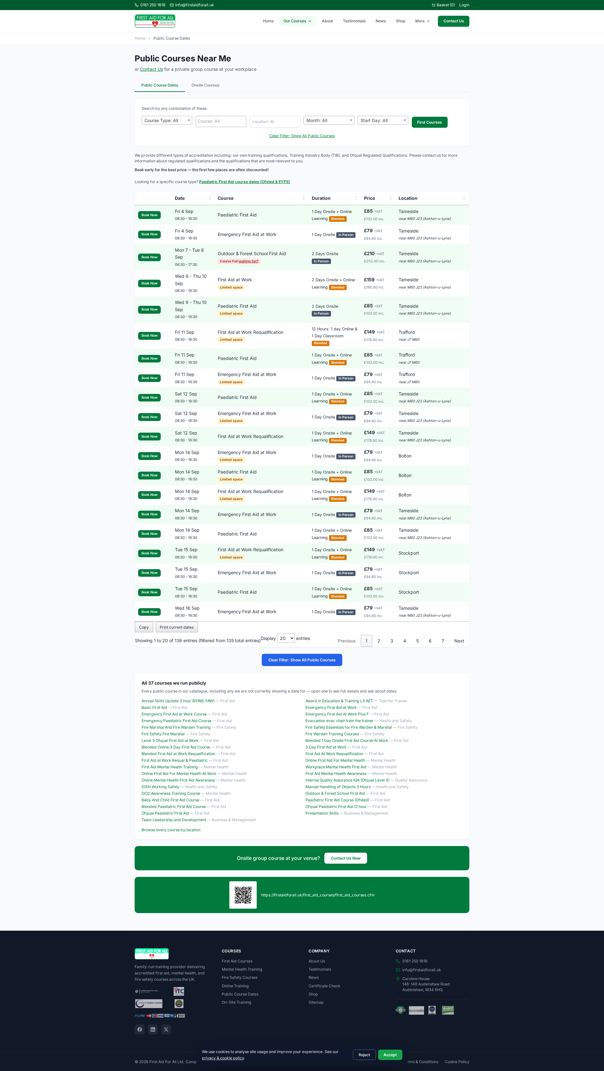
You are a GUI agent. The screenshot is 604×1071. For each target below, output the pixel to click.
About (327, 21)
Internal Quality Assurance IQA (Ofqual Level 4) (347, 780)
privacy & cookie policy (223, 1058)
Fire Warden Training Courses (332, 734)
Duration (321, 198)
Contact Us (454, 21)
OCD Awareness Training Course (171, 793)
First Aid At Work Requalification (334, 753)
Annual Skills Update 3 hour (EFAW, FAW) (178, 700)
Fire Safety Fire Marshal (163, 734)
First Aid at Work (235, 279)
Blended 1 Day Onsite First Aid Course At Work (346, 740)
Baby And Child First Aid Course (170, 800)
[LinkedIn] (153, 1029)
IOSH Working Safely (160, 786)
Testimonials (354, 21)
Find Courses (429, 122)
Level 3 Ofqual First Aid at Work (170, 740)
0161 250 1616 (152, 5)
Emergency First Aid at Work (247, 234)
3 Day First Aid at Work (326, 747)
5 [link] (417, 640)
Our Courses (294, 21)
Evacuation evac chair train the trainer (339, 720)
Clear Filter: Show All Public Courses (302, 135)
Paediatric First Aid (237, 214)
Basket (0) (446, 5)
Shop (400, 21)
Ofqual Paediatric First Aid (165, 813)
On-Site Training (236, 1002)
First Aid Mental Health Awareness (335, 773)
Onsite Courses (206, 85)
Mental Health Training (242, 969)
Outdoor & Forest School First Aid (252, 253)
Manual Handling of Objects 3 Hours (338, 786)
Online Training (235, 986)
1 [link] (366, 640)
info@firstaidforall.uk (194, 5)
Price (369, 198)
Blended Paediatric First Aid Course (174, 806)
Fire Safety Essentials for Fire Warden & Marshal (348, 727)
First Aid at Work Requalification (250, 332)
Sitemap (316, 1002)
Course (225, 198)
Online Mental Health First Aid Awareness (178, 780)
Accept (390, 1054)
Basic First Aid (154, 707)
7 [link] (443, 640)
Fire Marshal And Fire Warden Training (176, 727)
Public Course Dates (159, 85)
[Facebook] (140, 1029)
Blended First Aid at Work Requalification (178, 753)
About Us (317, 961)
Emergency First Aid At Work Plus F (337, 714)
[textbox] (223, 121)
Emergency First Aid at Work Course (174, 714)
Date (180, 198)
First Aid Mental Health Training (170, 767)
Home (268, 21)
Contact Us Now (346, 858)
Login (464, 5)
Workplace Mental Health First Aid (335, 767)
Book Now (150, 215)
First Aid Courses (237, 961)
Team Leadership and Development (174, 819)
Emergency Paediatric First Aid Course (176, 720)
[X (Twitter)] (166, 1029)
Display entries (285, 638)
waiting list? (249, 261)
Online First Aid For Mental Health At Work (179, 773)
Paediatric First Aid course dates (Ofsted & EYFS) (244, 181)
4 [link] (404, 640)
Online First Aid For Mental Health (335, 760)
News (381, 21)
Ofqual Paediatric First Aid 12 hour (336, 806)
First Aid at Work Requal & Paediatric (175, 760)
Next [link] (459, 640)
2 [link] (379, 640)
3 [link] (391, 640)
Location (408, 198)
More (420, 21)
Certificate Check (324, 986)
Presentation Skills (321, 813)
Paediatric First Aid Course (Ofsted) (337, 800)
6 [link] (430, 640)
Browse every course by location (171, 829)
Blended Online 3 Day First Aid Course (176, 747)
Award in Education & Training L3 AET (339, 700)
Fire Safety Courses (239, 977)
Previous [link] (346, 640)
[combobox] (167, 120)
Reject (364, 1054)
